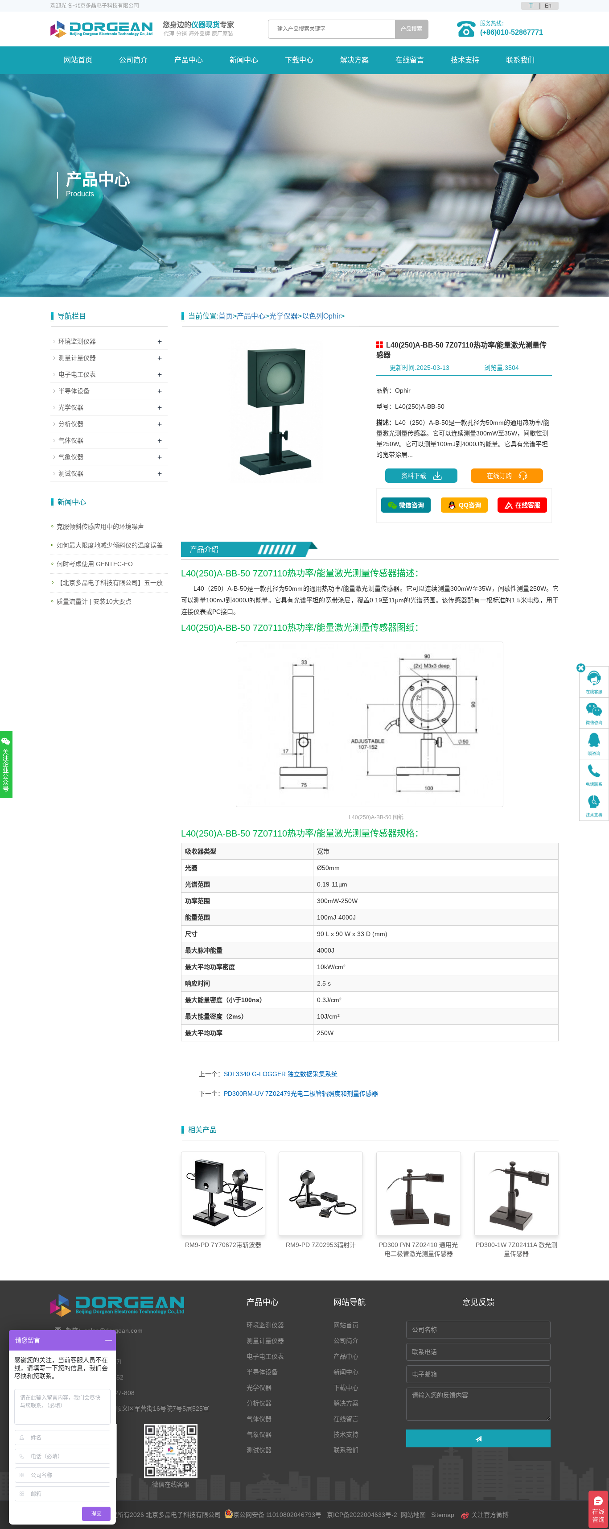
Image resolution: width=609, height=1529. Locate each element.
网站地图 (413, 1514)
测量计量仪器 (77, 357)
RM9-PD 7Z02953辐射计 (321, 1244)
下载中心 (299, 60)
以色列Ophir (321, 316)
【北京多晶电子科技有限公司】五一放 (110, 582)
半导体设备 (74, 390)
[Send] (478, 1438)
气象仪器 (70, 456)
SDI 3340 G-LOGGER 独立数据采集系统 (280, 1073)
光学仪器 (283, 316)
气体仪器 (70, 440)
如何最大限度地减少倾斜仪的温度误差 (110, 545)
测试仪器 (70, 473)
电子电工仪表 (77, 374)
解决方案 (354, 60)
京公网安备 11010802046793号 (277, 1514)
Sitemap (442, 1514)
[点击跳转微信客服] (594, 713)
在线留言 (409, 60)
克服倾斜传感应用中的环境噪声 (100, 526)
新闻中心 (244, 60)
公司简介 (133, 60)
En (548, 6)
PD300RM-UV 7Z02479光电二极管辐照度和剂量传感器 (301, 1093)
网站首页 (78, 60)
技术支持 (465, 60)
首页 (225, 316)
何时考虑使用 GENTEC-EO (95, 564)
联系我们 (520, 60)
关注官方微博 (489, 1514)
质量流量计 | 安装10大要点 (94, 601)
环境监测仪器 (77, 341)
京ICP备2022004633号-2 (362, 1514)
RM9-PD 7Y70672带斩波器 (223, 1244)
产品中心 (188, 60)
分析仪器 (70, 423)
